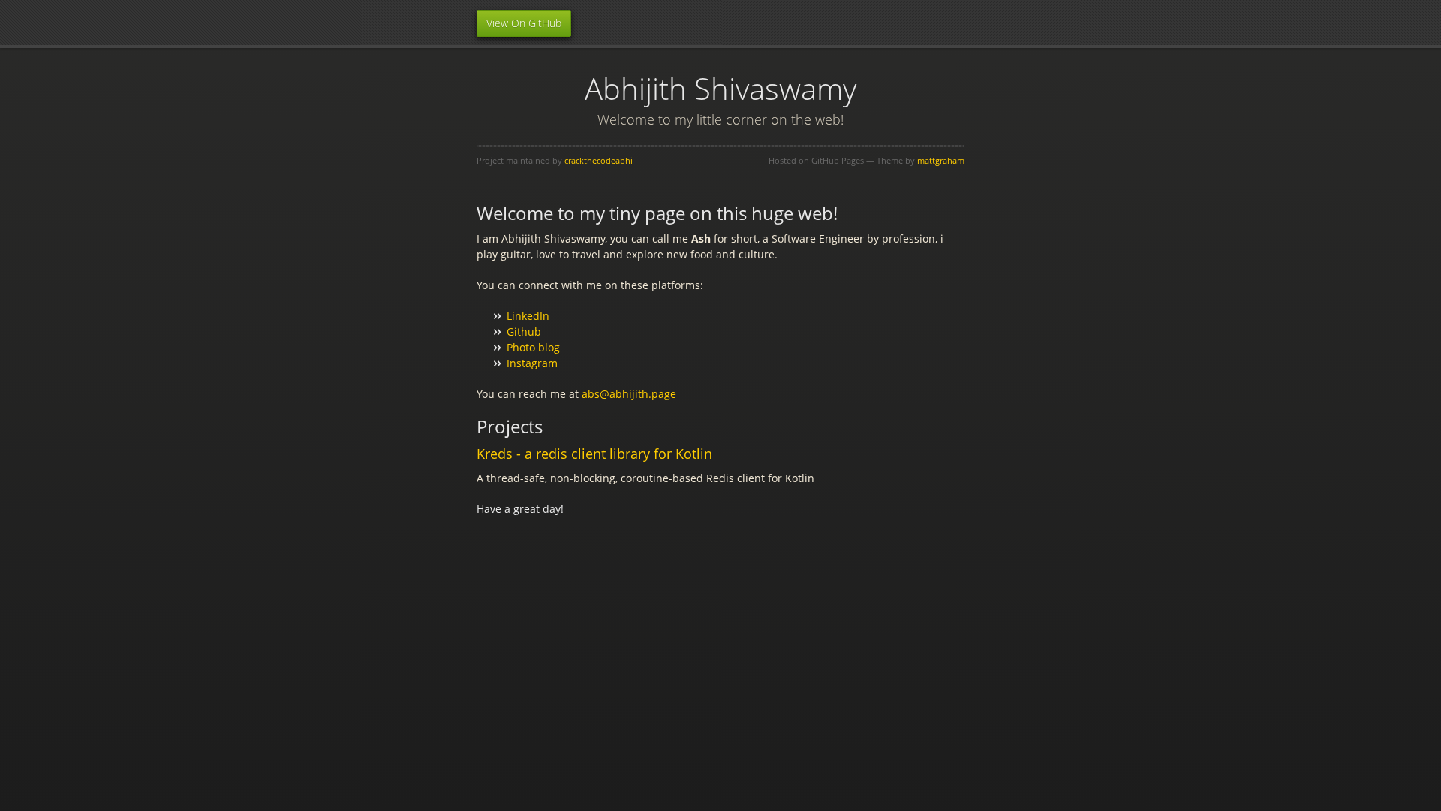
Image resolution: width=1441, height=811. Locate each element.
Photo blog (533, 347)
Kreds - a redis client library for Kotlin (594, 454)
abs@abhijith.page (629, 394)
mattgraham (940, 160)
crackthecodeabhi (598, 160)
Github (524, 331)
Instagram (532, 363)
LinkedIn (528, 316)
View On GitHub (523, 23)
